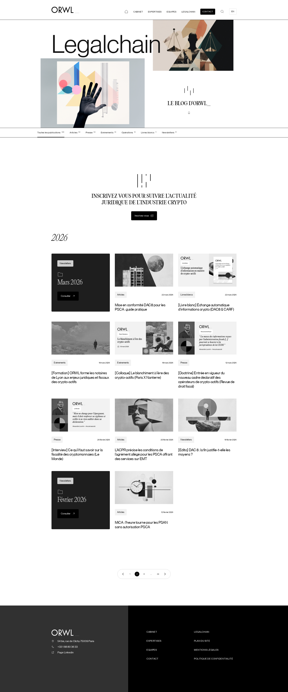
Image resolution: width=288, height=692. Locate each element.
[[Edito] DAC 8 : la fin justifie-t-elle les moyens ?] (207, 430)
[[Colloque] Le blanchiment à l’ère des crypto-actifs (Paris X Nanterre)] (144, 355)
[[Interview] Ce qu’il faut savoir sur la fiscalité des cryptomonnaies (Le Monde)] (81, 430)
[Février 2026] (80, 500)
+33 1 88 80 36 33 (68, 647)
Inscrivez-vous (142, 216)
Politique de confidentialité (213, 659)
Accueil (126, 12)
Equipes (171, 12)
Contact (207, 11)
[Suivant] (165, 574)
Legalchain (189, 12)
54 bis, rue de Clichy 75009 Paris (76, 641)
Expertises (155, 12)
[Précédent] (123, 574)
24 (158, 574)
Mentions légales (206, 650)
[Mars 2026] (80, 282)
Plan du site (202, 641)
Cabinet (138, 12)
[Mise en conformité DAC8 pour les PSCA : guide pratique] (144, 283)
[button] (222, 11)
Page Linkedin (66, 652)
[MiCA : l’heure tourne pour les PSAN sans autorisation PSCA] (144, 500)
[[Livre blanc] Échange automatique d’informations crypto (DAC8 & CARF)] (207, 283)
